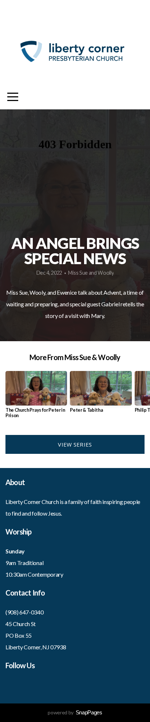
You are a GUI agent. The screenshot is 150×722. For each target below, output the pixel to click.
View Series (75, 444)
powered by (75, 712)
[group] (36, 397)
